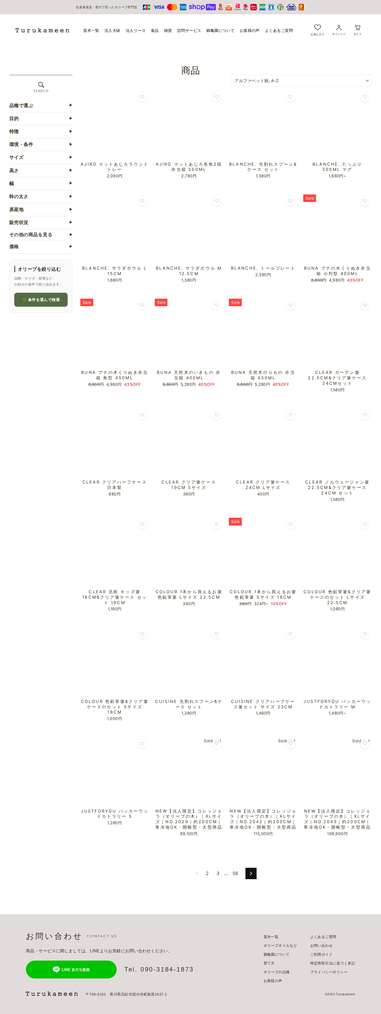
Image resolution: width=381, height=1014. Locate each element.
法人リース (136, 30)
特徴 (41, 131)
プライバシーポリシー (329, 972)
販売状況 (41, 222)
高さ (41, 170)
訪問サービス (189, 30)
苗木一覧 (91, 30)
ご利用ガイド (321, 954)
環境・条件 (41, 144)
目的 (41, 118)
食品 (155, 30)
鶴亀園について (220, 30)
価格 (41, 246)
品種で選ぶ (41, 105)
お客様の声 (250, 30)
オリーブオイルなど (280, 945)
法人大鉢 (112, 30)
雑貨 (168, 30)
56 (235, 873)
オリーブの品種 (277, 972)
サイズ (41, 157)
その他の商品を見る (41, 234)
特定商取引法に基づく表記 (332, 963)
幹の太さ (41, 196)
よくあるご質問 (279, 30)
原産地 (41, 209)
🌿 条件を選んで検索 (41, 299)
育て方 (269, 963)
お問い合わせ (321, 945)
